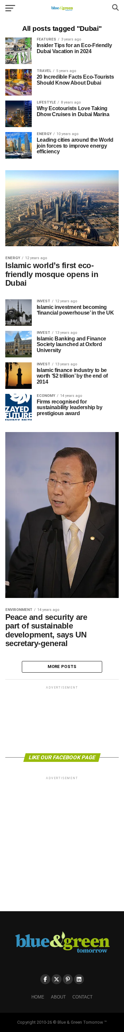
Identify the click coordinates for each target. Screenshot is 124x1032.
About (58, 997)
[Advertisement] (62, 719)
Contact (82, 997)
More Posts (62, 666)
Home (37, 997)
